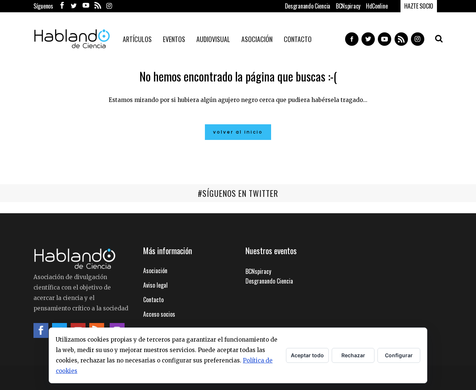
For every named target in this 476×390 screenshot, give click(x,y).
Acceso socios (159, 314)
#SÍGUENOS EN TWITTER (238, 193)
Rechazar (353, 355)
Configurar (399, 355)
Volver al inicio (238, 132)
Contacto (153, 299)
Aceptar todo (307, 355)
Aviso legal (155, 285)
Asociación (155, 270)
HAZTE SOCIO (418, 5)
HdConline (376, 5)
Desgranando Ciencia (307, 5)
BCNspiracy (348, 5)
